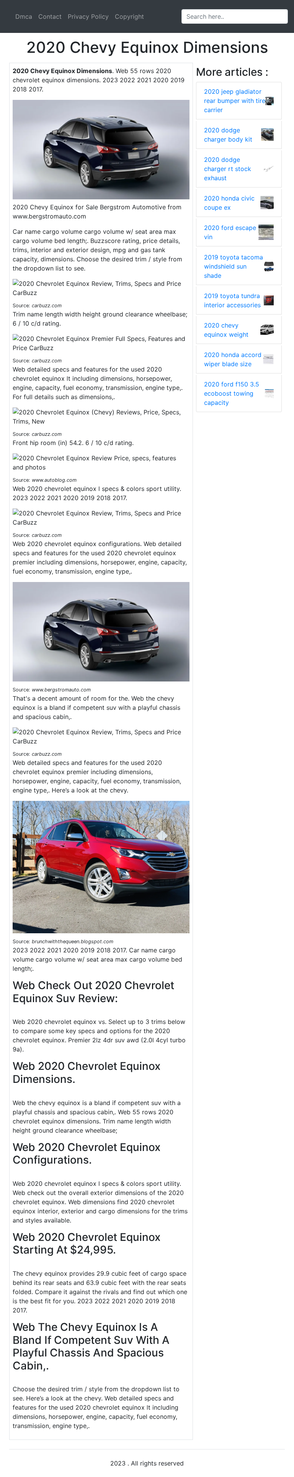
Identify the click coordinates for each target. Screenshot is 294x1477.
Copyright (129, 16)
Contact (50, 16)
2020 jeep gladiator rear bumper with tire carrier (234, 101)
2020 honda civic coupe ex (229, 202)
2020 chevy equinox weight (226, 329)
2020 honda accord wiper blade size (232, 359)
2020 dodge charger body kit (228, 134)
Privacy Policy (88, 16)
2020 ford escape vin (230, 232)
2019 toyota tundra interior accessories (232, 300)
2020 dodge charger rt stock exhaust (227, 169)
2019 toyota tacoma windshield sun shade (233, 266)
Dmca (23, 16)
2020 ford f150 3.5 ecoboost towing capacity (231, 393)
